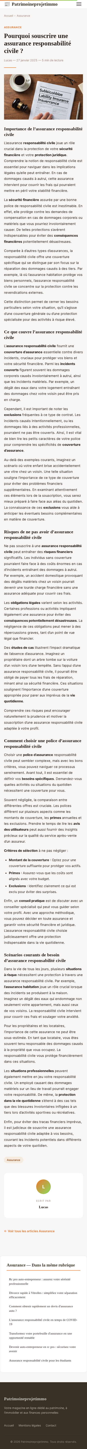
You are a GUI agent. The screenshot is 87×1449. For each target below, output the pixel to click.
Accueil (8, 15)
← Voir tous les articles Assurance (29, 1231)
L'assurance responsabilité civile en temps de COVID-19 (43, 1322)
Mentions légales (30, 1425)
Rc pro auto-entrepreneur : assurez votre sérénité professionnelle (39, 1281)
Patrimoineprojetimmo (31, 4)
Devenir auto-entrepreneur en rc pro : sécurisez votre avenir (42, 1349)
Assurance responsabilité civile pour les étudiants (40, 1360)
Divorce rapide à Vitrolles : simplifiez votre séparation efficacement (43, 1295)
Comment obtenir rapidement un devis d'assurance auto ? (41, 1308)
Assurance (23, 15)
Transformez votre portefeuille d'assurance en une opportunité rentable (40, 1335)
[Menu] (79, 4)
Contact (51, 1425)
